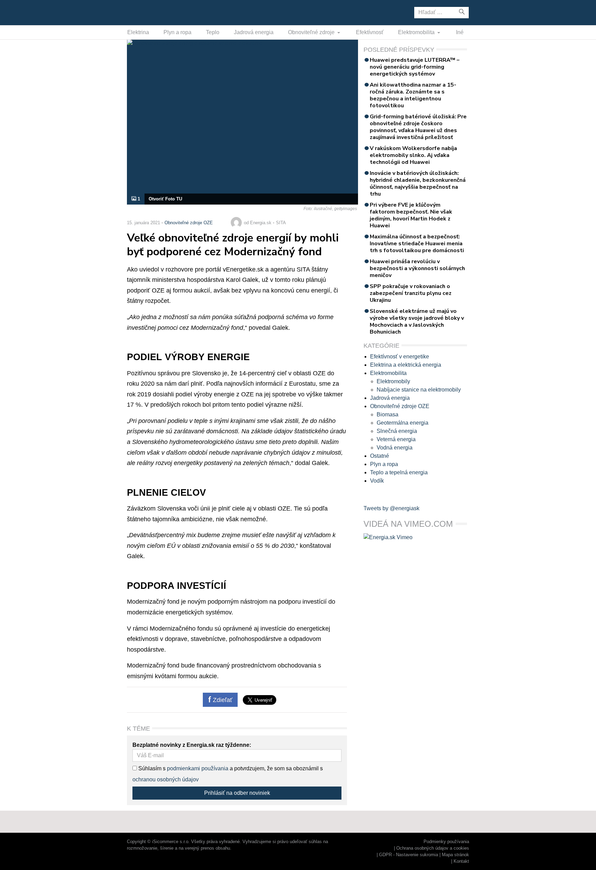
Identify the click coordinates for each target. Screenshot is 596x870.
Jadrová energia (254, 32)
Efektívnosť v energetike (399, 356)
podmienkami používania (197, 768)
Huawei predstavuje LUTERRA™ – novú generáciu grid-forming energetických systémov (414, 67)
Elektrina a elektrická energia (405, 365)
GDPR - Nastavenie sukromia (408, 854)
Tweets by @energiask (391, 508)
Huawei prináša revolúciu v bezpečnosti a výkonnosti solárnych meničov (417, 268)
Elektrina (138, 32)
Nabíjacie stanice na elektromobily (419, 390)
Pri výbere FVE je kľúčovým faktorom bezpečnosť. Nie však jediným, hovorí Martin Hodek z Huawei (411, 215)
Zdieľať (221, 699)
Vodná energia (395, 448)
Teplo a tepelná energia (399, 472)
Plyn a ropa (177, 32)
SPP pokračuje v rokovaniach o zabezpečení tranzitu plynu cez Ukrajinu (410, 293)
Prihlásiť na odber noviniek (237, 793)
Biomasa (387, 414)
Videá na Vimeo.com (408, 523)
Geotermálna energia (402, 423)
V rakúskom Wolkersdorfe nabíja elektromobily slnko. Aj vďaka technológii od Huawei (413, 155)
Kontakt (461, 861)
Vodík (377, 481)
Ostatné (379, 456)
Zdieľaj (148, 12)
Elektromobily (393, 381)
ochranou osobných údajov (165, 779)
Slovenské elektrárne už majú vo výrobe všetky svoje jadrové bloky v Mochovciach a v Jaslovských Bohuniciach (417, 321)
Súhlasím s (151, 768)
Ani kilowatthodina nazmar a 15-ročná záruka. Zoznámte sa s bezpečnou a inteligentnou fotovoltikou (413, 95)
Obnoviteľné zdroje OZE (189, 222)
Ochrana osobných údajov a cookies (432, 848)
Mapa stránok (455, 854)
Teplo (212, 32)
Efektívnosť (370, 32)
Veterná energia (396, 439)
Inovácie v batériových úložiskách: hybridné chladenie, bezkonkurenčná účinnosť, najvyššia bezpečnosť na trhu (418, 183)
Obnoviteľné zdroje (312, 32)
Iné (460, 32)
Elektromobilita (417, 32)
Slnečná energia (397, 431)
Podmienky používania (446, 841)
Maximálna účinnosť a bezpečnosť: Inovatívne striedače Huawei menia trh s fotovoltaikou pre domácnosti (417, 243)
